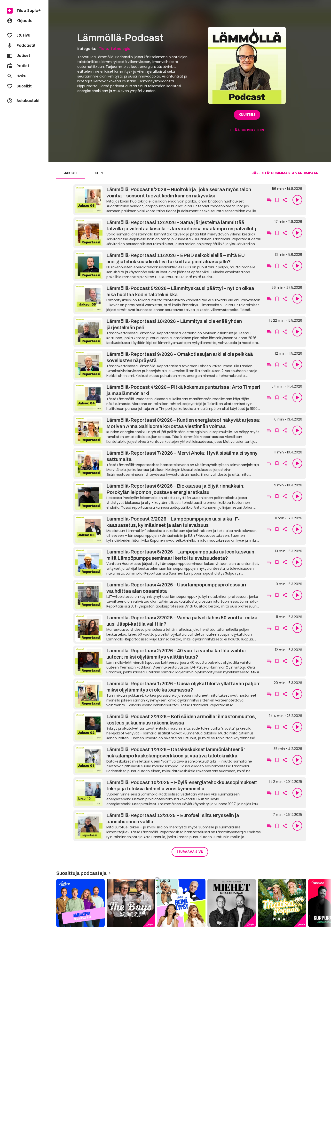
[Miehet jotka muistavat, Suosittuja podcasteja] (231, 903)
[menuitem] (24, 11)
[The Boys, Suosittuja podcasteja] (131, 903)
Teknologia (120, 48)
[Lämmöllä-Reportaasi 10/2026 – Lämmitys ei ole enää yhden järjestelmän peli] (168, 331)
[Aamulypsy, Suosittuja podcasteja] (80, 903)
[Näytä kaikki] (189, 901)
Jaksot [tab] (71, 173)
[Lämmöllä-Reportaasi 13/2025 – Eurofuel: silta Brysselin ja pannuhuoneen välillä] (168, 825)
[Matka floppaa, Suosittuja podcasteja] (282, 903)
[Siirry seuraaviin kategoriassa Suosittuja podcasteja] (323, 903)
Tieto (103, 48)
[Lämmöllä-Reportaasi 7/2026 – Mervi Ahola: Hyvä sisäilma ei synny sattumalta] (168, 463)
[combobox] (285, 173)
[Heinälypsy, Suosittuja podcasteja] (181, 903)
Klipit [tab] (100, 173)
